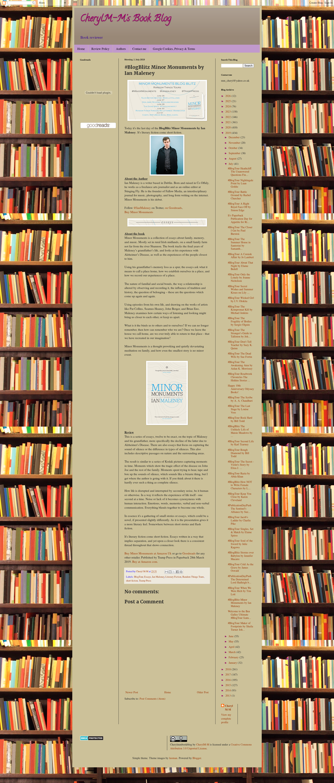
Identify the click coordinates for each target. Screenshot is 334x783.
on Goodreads (173, 208)
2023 (228, 111)
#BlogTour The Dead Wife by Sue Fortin (240, 355)
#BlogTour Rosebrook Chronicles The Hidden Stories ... (240, 377)
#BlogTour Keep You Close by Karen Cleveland (239, 497)
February (234, 657)
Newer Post (131, 692)
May (231, 641)
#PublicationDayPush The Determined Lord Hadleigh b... (239, 579)
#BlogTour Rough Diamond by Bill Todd (238, 453)
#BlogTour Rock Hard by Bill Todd (240, 419)
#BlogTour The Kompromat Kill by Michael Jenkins (240, 310)
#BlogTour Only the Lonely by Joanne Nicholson (239, 277)
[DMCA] (91, 739)
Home (81, 49)
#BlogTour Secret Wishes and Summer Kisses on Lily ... (240, 289)
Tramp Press (145, 580)
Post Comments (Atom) (152, 698)
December (234, 137)
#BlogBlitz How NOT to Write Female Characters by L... (240, 485)
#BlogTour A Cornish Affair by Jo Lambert (241, 255)
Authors (121, 49)
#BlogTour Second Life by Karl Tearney (241, 442)
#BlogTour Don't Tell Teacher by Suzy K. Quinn (240, 345)
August (233, 158)
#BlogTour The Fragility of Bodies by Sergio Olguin (239, 321)
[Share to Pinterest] (181, 572)
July (231, 164)
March (232, 652)
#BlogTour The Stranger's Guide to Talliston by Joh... (240, 333)
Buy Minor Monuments (138, 212)
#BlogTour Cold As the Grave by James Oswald (240, 567)
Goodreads (189, 553)
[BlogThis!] (170, 572)
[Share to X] (174, 572)
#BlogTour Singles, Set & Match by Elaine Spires (240, 532)
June (231, 636)
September (235, 153)
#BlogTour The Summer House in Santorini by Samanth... (239, 243)
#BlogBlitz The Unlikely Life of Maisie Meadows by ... (240, 431)
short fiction (132, 580)
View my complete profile (226, 718)
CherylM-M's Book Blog (125, 19)
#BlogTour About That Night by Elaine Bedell (240, 266)
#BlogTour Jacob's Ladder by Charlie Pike (239, 520)
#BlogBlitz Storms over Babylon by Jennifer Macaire (241, 556)
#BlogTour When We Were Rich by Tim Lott (239, 591)
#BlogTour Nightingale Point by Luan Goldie (240, 183)
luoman (173, 758)
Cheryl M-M (229, 707)
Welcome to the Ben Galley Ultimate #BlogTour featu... (239, 614)
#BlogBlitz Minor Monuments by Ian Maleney (239, 603)
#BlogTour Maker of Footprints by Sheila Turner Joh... (240, 626)
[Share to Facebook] (177, 572)
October (233, 148)
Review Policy (100, 49)
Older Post (203, 692)
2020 (228, 127)
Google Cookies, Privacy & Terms (174, 49)
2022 (228, 117)
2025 (228, 101)
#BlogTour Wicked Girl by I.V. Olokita (241, 299)
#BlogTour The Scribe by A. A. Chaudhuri (240, 398)
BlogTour (138, 576)
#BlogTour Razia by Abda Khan (239, 474)
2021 (228, 122)
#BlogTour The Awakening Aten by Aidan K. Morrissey (240, 365)
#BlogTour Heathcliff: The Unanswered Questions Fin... (240, 172)
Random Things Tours (193, 576)
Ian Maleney (158, 576)
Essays (147, 576)
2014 (228, 690)
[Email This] (166, 572)
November (235, 142)
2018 (228, 669)
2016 (228, 680)
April (232, 647)
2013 (228, 695)
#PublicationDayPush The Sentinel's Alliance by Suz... (239, 508)
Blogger (197, 758)
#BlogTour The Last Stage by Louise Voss (239, 409)
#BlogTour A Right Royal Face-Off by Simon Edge (239, 207)
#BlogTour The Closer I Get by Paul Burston (240, 230)
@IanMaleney (143, 208)
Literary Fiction (173, 576)
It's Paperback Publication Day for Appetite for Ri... (240, 218)
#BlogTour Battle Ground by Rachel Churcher (239, 195)
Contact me (139, 49)
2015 (228, 685)
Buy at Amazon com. (145, 562)
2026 (228, 96)
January (233, 662)
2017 (228, 674)
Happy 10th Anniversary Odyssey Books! (241, 389)
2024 (228, 106)
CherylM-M (202, 744)
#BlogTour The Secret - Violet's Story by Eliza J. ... (241, 465)
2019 (228, 133)
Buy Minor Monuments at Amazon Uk (147, 553)
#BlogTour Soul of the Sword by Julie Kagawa (240, 544)
